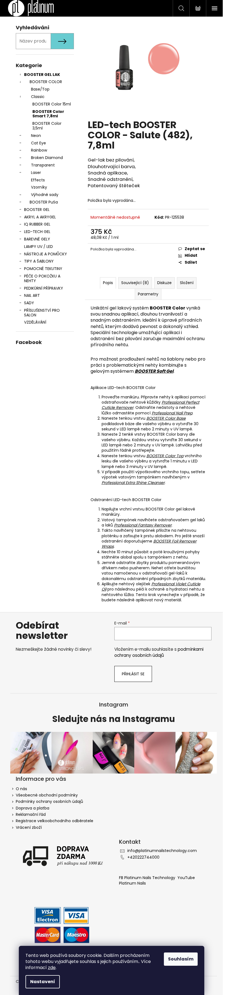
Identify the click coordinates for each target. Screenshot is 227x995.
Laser (36, 172)
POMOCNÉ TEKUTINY (43, 268)
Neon (36, 135)
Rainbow (39, 150)
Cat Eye (38, 143)
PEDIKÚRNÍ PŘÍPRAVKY (43, 288)
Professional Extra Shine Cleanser (133, 482)
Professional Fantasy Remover (143, 525)
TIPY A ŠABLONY (39, 261)
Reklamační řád (31, 814)
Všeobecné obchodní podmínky (47, 795)
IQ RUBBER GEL (37, 224)
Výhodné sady (44, 194)
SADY (29, 303)
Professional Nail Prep (172, 413)
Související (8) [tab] (135, 282)
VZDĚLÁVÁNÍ (35, 322)
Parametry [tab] (148, 294)
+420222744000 (143, 857)
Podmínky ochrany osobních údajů (49, 801)
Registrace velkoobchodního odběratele (54, 821)
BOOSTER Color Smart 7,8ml (48, 114)
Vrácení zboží (29, 827)
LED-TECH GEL (37, 231)
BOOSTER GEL (37, 209)
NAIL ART (32, 295)
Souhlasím (181, 959)
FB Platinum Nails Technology (147, 877)
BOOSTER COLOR (46, 81)
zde (52, 967)
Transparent (43, 165)
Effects (38, 180)
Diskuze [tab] (164, 282)
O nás (21, 789)
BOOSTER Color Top (165, 456)
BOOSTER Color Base (166, 418)
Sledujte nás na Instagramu (113, 719)
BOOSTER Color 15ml (51, 104)
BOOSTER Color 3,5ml (46, 126)
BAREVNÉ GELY (37, 239)
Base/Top (40, 89)
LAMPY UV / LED (38, 246)
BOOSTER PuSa (44, 202)
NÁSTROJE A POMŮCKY (45, 254)
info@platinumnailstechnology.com (162, 850)
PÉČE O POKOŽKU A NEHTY (42, 278)
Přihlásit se (133, 674)
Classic (38, 96)
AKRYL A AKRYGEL (40, 217)
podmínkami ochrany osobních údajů (158, 652)
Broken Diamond (47, 157)
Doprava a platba (32, 808)
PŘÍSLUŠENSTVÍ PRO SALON (42, 313)
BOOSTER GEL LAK (42, 74)
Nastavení (42, 981)
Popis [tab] (108, 282)
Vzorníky (39, 187)
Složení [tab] (187, 282)
